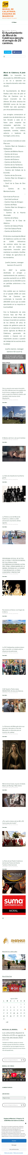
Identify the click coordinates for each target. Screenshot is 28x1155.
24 (4, 1016)
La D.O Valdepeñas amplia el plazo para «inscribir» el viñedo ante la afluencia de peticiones (13, 649)
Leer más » (4, 402)
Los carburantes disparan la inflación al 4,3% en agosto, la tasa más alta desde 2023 (13, 1035)
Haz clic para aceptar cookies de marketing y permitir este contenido (14, 356)
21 (17, 1013)
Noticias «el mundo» (10, 1029)
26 (10, 1016)
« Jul (7, 1022)
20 (14, 1013)
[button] (25, 1123)
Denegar (14, 1145)
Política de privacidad (18, 1152)
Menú (14, 22)
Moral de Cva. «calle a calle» (9, 951)
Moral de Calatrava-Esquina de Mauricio (9, 12)
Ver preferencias (14, 1149)
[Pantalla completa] (23, 1080)
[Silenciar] (21, 1080)
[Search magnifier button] (24, 1060)
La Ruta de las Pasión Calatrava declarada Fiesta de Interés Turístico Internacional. (12, 863)
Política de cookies (8, 1152)
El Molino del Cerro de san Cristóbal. (14, 438)
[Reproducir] (4, 1080)
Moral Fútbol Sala (7, 976)
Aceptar (14, 1140)
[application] (14, 1074)
